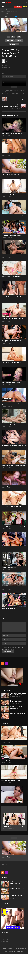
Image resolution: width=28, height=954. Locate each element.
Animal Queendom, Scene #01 (9, 587)
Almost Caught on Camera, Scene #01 (11, 486)
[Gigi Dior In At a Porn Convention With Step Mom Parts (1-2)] (5, 695)
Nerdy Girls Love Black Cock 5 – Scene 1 (11, 194)
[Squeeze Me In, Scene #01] (14, 752)
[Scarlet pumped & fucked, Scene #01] (14, 848)
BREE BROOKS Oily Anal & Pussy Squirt (11, 506)
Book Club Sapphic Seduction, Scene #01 (12, 235)
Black (12, 90)
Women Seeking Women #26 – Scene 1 (11, 424)
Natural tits (14, 93)
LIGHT (2, 16)
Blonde (15, 90)
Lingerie (9, 93)
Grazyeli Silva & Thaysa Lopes (9, 608)
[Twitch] (6, 663)
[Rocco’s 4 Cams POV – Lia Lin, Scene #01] (5, 891)
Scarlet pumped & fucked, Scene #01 (10, 174)
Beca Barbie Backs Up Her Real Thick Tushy (12, 215)
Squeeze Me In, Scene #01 (7, 760)
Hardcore (22, 91)
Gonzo (19, 91)
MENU (3, 6)
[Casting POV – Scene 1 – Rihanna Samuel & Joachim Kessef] (14, 125)
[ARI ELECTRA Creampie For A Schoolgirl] (14, 819)
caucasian (22, 90)
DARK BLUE (9, 60)
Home (4, 937)
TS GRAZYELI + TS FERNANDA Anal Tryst (12, 547)
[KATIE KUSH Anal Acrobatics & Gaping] (14, 772)
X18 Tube (9, 71)
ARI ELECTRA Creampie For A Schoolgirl (13, 826)
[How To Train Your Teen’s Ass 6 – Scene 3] (5, 716)
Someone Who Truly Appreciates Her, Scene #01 (13, 526)
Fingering (15, 91)
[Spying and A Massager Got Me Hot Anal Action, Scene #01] (5, 702)
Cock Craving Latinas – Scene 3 (9, 741)
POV (17, 93)
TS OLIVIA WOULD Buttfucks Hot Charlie (11, 276)
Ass (4, 90)
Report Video (6, 941)
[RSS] (2, 663)
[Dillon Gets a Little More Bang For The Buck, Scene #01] (14, 100)
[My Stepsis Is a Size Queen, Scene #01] (5, 897)
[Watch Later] (13, 37)
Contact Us (5, 939)
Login (25, 6)
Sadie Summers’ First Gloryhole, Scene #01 (12, 133)
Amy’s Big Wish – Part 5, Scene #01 (10, 255)
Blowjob (18, 90)
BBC (6, 90)
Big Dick (9, 90)
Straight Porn (21, 93)
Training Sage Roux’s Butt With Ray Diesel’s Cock (14, 465)
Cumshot (7, 91)
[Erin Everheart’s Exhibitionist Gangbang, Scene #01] (5, 884)
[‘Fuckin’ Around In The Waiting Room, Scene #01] (5, 709)
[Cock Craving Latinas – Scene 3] (14, 733)
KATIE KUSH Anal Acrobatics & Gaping (10, 780)
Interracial (6, 93)
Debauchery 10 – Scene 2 (8, 154)
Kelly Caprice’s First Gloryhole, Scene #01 (12, 382)
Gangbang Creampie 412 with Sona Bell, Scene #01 (14, 445)
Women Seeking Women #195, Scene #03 (12, 362)
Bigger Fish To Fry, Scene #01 (9, 567)
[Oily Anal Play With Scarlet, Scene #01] (14, 107)
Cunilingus (11, 91)
